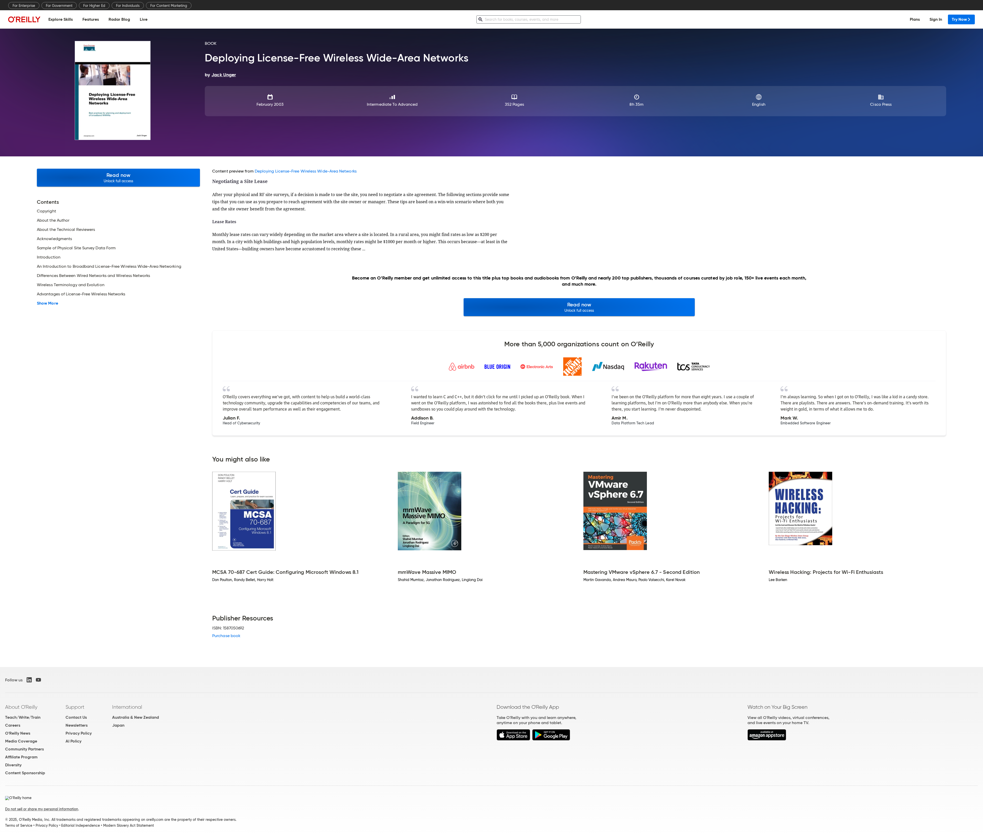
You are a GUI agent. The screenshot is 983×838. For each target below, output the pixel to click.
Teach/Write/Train (22, 717)
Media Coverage (21, 741)
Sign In (935, 19)
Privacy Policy (79, 733)
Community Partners (24, 749)
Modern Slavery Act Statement (128, 825)
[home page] (24, 19)
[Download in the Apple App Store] (513, 739)
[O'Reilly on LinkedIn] (29, 679)
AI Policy (73, 741)
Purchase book (226, 635)
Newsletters (77, 725)
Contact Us (76, 717)
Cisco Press (881, 104)
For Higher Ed (94, 5)
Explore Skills (60, 19)
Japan (118, 725)
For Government (59, 5)
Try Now (959, 19)
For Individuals (128, 5)
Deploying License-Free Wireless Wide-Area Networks (306, 171)
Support (75, 707)
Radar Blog (119, 19)
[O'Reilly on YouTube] (38, 679)
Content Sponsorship (25, 773)
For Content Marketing (168, 5)
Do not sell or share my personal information (41, 809)
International (127, 707)
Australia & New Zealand (135, 717)
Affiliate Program (21, 757)
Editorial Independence (80, 825)
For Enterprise (24, 5)
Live (143, 19)
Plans (915, 19)
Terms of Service (18, 825)
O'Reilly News (17, 733)
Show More (47, 303)
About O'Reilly (21, 707)
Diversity (13, 765)
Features (90, 19)
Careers (12, 725)
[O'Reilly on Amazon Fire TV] (766, 739)
